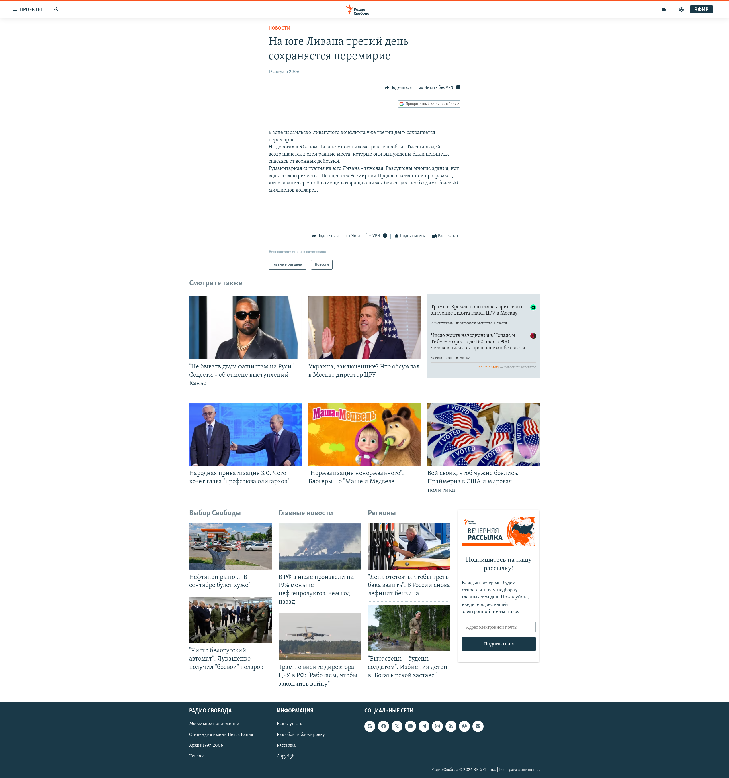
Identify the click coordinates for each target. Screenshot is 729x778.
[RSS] (450, 726)
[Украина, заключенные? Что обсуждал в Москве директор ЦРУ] (364, 327)
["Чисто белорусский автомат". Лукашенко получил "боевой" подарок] (230, 620)
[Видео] (664, 9)
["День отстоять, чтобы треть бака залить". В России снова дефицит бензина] (409, 546)
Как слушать (289, 724)
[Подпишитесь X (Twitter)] (397, 726)
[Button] (398, 87)
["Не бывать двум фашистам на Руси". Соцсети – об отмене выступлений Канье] (245, 327)
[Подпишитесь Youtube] (410, 726)
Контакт (197, 756)
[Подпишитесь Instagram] (437, 726)
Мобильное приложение (214, 724)
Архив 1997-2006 (206, 745)
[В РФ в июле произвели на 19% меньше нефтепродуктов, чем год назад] (320, 546)
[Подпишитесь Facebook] (383, 726)
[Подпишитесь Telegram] (424, 726)
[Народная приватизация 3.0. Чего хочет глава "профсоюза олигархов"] (245, 434)
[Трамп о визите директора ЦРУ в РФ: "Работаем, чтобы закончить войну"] (320, 636)
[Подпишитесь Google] (369, 726)
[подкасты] (681, 9)
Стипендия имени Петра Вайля (221, 734)
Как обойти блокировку (301, 734)
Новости (279, 28)
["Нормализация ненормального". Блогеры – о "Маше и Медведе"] (364, 434)
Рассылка (286, 745)
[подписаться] (477, 726)
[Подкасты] (464, 726)
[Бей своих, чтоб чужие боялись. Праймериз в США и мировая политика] (483, 434)
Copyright (286, 756)
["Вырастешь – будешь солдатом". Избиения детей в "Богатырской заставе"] (409, 628)
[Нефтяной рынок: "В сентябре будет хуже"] (230, 546)
